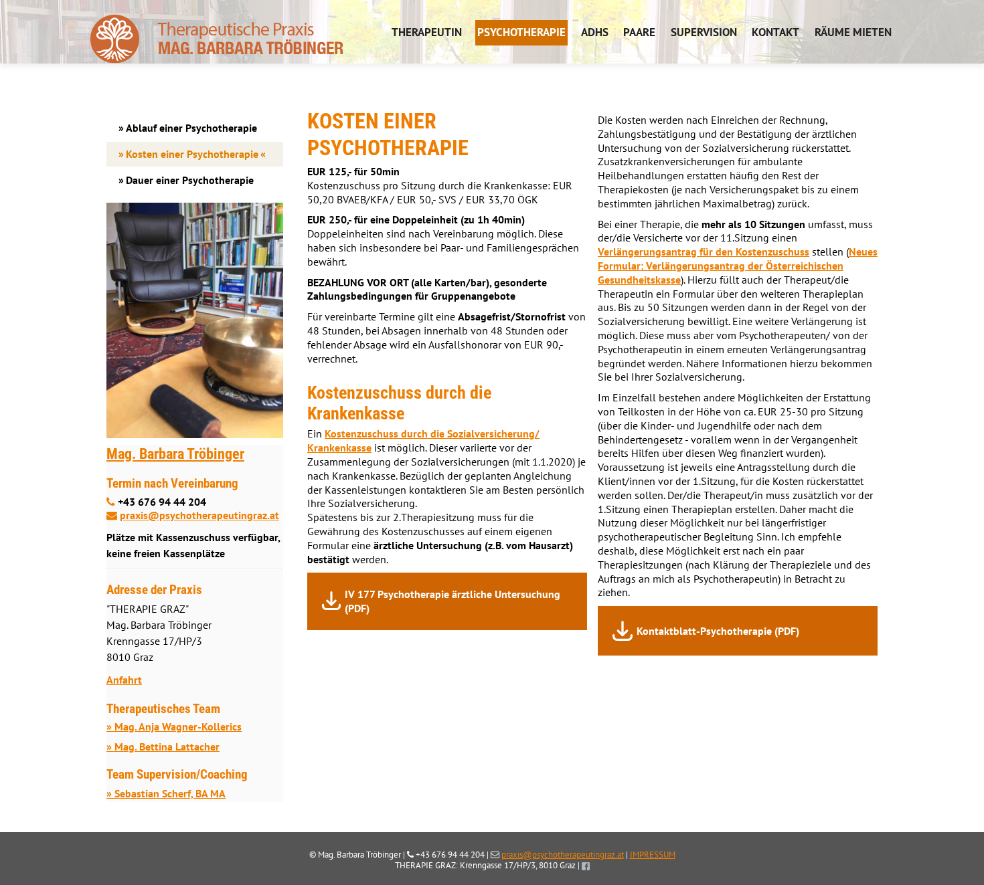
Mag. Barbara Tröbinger (175, 453)
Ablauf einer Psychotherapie (191, 127)
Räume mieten (853, 32)
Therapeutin (427, 32)
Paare (639, 32)
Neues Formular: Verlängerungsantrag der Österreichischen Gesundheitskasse (738, 265)
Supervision (704, 32)
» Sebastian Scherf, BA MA (166, 793)
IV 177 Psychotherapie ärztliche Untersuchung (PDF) (452, 601)
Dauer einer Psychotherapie (190, 180)
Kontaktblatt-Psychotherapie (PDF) (718, 630)
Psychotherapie (521, 32)
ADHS (594, 32)
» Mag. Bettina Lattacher (163, 746)
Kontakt (775, 32)
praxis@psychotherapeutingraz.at (199, 515)
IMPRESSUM (652, 854)
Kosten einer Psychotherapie (192, 154)
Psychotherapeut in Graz (216, 32)
